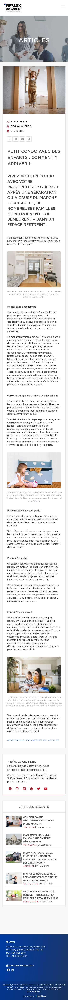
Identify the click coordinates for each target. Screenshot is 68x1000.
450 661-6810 (18, 953)
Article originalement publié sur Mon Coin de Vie (33, 740)
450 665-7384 (19, 956)
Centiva (41, 996)
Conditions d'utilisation (36, 989)
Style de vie (18, 122)
